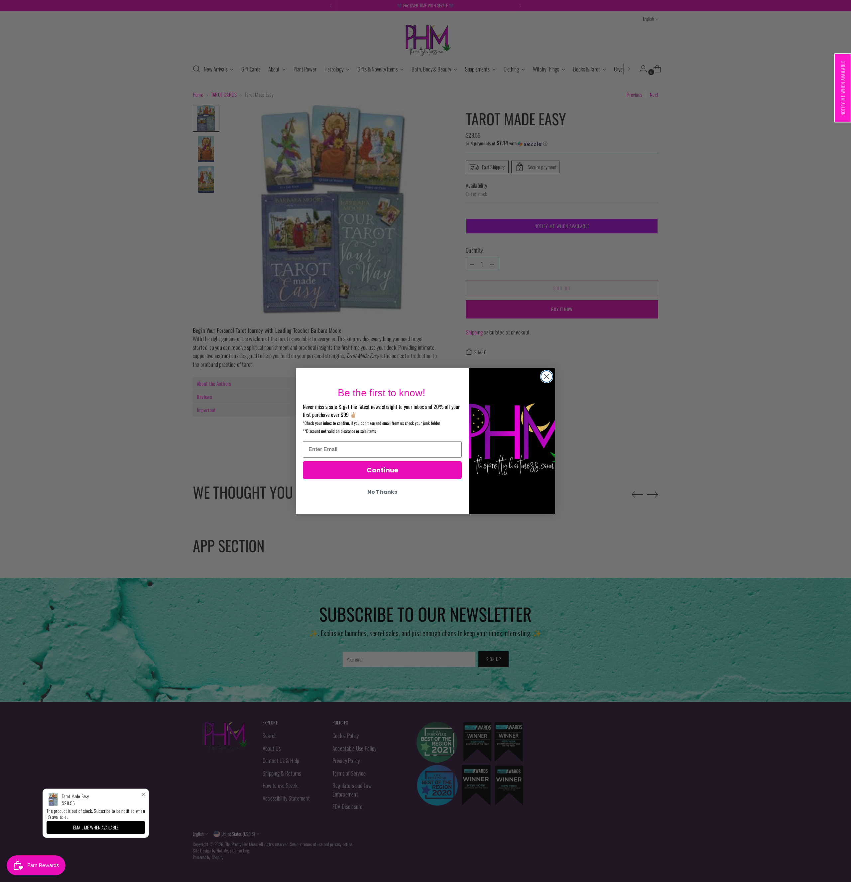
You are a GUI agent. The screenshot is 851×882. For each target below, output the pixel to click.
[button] (842, 87)
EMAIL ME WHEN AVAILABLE (96, 827)
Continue (382, 470)
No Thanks (382, 492)
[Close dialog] (546, 376)
